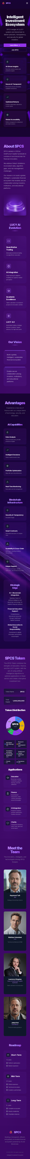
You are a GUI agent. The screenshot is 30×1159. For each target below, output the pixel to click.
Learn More (14, 45)
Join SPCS (15, 50)
